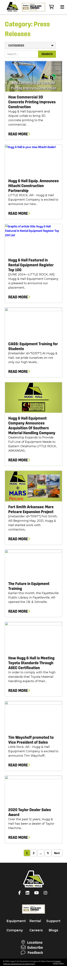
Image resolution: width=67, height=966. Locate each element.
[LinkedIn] (28, 892)
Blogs (53, 930)
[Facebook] (20, 892)
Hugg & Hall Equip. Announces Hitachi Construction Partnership (33, 186)
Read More (18, 134)
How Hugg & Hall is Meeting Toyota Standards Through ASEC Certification (31, 663)
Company (15, 930)
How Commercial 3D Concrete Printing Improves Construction (32, 102)
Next (57, 853)
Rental (35, 921)
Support (53, 921)
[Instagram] (46, 892)
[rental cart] (51, 7)
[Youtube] (37, 892)
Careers (36, 930)
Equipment (16, 921)
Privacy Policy (58, 963)
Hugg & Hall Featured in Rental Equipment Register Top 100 (31, 265)
